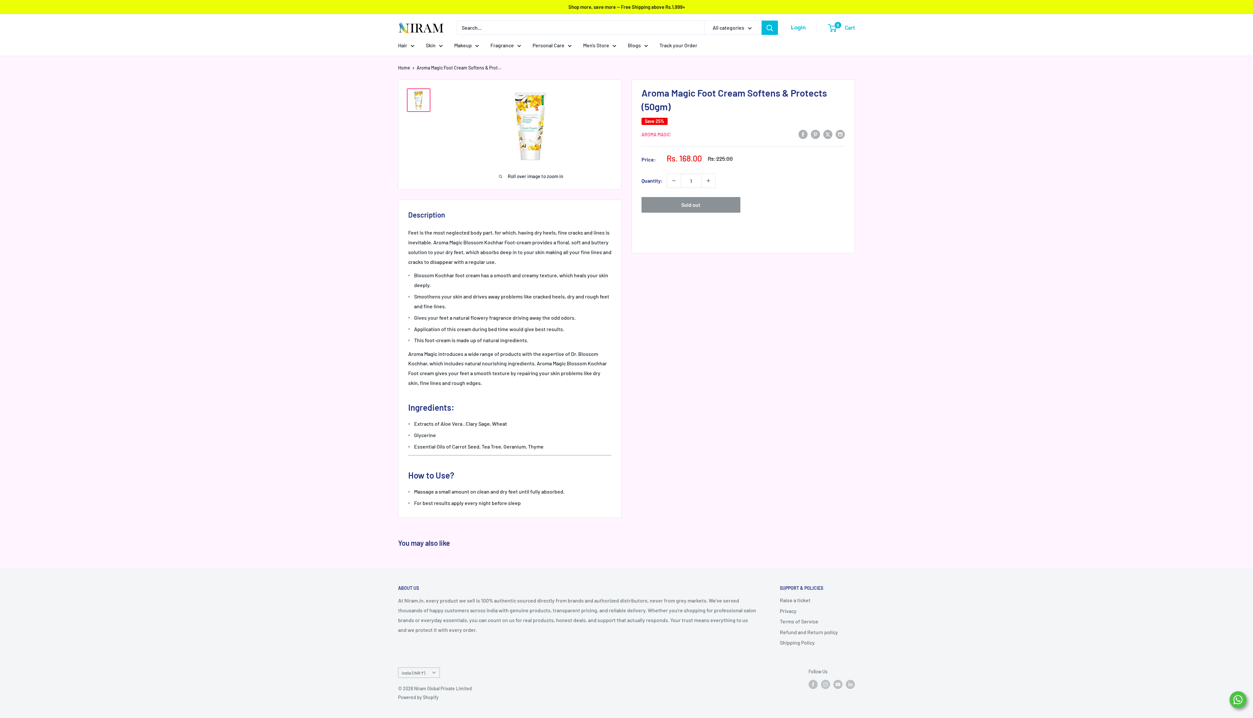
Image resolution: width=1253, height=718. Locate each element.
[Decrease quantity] (674, 181)
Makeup (463, 45)
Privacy (788, 611)
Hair (402, 45)
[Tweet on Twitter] (827, 134)
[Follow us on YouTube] (838, 684)
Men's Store (596, 45)
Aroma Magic (656, 134)
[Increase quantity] (708, 181)
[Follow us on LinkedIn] (850, 684)
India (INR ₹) (413, 673)
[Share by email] (840, 134)
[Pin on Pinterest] (815, 134)
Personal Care (549, 45)
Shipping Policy (797, 642)
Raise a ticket (795, 600)
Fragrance (502, 45)
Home (404, 67)
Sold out (690, 205)
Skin (431, 45)
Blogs (634, 45)
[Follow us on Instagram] (825, 684)
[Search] (770, 28)
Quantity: (652, 180)
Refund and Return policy (809, 632)
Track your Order (678, 45)
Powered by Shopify (418, 697)
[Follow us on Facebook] (813, 684)
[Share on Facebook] (803, 134)
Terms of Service (799, 621)
